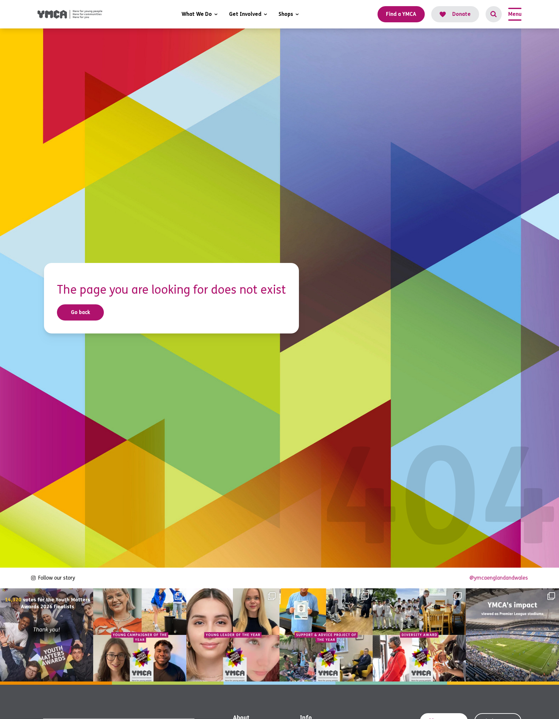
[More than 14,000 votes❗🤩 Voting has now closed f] (46, 634)
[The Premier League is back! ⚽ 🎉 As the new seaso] (512, 634)
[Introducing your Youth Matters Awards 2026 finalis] (139, 634)
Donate (461, 14)
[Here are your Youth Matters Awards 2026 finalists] (326, 634)
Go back (80, 312)
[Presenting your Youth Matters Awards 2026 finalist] (419, 634)
